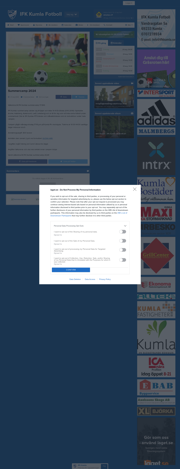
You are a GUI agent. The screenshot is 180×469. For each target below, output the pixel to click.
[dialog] (90, 234)
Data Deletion (75, 279)
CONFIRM (71, 270)
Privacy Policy (105, 279)
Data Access (90, 279)
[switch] (122, 231)
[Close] (135, 190)
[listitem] (90, 225)
